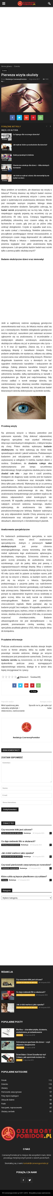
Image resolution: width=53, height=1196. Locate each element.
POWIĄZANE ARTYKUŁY (11, 127)
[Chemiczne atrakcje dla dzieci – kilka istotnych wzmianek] (6, 167)
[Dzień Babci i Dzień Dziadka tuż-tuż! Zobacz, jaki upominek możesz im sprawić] (7, 1057)
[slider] (9, 676)
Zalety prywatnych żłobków (23, 155)
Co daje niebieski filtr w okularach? (18, 841)
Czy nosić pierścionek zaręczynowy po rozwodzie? (26, 864)
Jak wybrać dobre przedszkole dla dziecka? (30, 145)
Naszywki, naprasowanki (11, 1107)
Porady (19, 1060)
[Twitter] (29, 1180)
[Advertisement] (26, 35)
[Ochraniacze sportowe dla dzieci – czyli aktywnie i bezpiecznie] (7, 1045)
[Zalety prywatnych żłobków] (6, 157)
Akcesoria (20, 1047)
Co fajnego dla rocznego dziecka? (26, 134)
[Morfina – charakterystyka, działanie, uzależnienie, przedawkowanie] (7, 1032)
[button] (49, 3)
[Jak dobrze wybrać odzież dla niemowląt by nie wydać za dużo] (6, 178)
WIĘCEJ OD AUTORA (9, 130)
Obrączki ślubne (7, 1099)
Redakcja (27, 833)
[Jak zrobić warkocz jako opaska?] (7, 1007)
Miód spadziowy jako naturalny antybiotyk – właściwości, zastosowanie (13, 708)
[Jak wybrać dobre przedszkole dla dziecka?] (6, 147)
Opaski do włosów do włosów (12, 833)
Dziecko (4, 70)
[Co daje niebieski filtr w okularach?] (7, 995)
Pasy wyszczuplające (10, 1096)
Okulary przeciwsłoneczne (10, 845)
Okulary (4, 880)
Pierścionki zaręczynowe (10, 868)
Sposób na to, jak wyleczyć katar (40, 706)
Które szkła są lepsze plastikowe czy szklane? (24, 876)
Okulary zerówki (8, 1111)
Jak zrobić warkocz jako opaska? (17, 853)
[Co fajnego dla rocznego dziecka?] (6, 136)
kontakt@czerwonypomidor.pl (35, 1163)
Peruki (3, 1080)
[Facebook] (23, 1180)
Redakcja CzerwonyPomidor (16, 79)
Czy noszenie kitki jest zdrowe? (16, 829)
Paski (3, 1103)
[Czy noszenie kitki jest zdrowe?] (7, 982)
